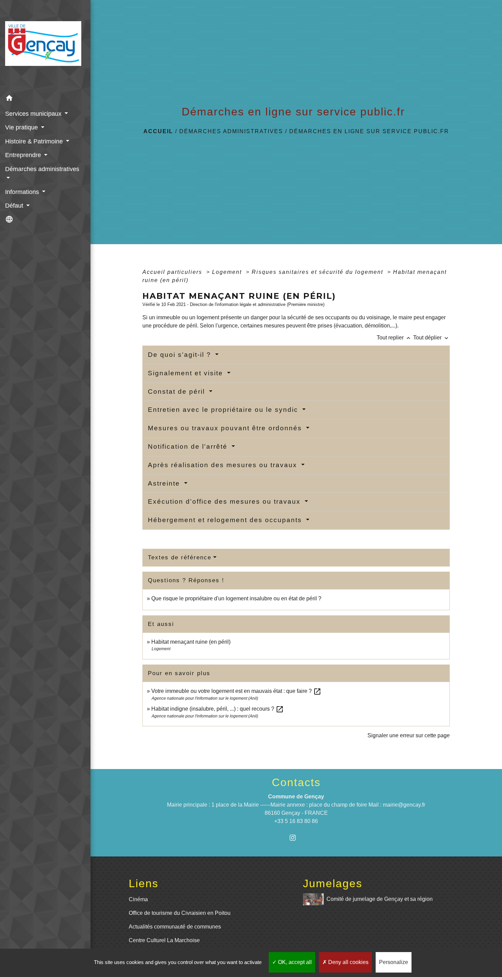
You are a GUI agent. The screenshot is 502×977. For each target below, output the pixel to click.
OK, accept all (294, 962)
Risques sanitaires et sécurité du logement (318, 272)
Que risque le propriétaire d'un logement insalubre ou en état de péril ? (236, 598)
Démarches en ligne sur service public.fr (369, 131)
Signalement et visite (186, 373)
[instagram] (296, 837)
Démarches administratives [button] (42, 169)
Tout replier (394, 337)
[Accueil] (45, 45)
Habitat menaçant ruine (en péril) (191, 642)
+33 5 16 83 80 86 (296, 821)
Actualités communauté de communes (175, 927)
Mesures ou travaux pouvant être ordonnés (226, 428)
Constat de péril (177, 391)
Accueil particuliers (173, 272)
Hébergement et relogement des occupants (226, 520)
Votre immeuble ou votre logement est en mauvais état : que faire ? (236, 691)
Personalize (393, 962)
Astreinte (165, 483)
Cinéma (138, 899)
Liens (143, 883)
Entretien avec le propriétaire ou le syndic (224, 409)
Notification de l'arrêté (189, 446)
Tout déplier (431, 337)
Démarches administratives (231, 131)
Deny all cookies (347, 962)
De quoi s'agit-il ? (180, 354)
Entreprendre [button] (24, 155)
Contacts (296, 782)
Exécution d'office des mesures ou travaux (225, 501)
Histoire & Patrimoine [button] (35, 141)
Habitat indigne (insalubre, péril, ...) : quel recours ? (217, 709)
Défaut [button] (15, 205)
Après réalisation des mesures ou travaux (223, 465)
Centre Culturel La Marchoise (164, 940)
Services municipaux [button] (34, 113)
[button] (45, 99)
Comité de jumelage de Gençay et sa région (379, 899)
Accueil (158, 131)
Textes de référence (179, 557)
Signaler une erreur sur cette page (408, 735)
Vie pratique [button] (22, 127)
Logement (228, 272)
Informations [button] (23, 192)
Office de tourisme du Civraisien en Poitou (180, 913)
